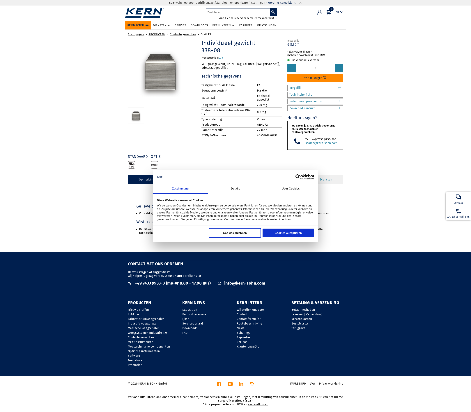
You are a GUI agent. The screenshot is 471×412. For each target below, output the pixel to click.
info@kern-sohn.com (244, 283)
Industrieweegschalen (143, 323)
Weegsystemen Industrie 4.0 (147, 332)
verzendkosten (258, 404)
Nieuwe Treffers (139, 309)
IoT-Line (133, 314)
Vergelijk (295, 88)
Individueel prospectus (305, 101)
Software (134, 355)
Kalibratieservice (194, 314)
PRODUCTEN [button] (135, 25)
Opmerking (146, 179)
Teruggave (298, 328)
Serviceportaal (192, 323)
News (240, 328)
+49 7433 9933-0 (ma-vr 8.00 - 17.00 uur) (173, 283)
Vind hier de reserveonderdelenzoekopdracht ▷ (248, 18)
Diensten (326, 179)
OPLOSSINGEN (267, 25)
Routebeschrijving (249, 323)
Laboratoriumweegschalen (146, 319)
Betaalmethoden (303, 309)
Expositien (189, 309)
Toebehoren (136, 360)
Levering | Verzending (306, 314)
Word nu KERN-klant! (282, 2)
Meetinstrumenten (140, 342)
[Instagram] (252, 385)
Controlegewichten (183, 34)
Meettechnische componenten (149, 346)
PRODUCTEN (157, 34)
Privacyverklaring (331, 383)
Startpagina (136, 34)
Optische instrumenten (144, 351)
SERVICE (180, 25)
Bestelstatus (300, 323)
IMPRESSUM (298, 383)
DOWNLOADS (199, 25)
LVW (312, 383)
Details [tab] (235, 188)
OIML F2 (206, 34)
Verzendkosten (301, 319)
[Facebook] (219, 385)
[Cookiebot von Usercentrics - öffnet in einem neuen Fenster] (298, 177)
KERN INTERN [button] (221, 25)
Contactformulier (249, 319)
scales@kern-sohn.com (321, 143)
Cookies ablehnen (235, 233)
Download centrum (302, 108)
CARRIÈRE (246, 25)
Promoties (135, 365)
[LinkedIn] (241, 385)
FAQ (184, 332)
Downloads (189, 328)
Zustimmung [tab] (180, 188)
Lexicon (242, 342)
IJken (185, 319)
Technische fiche (300, 94)
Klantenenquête (248, 346)
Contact (242, 314)
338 (221, 57)
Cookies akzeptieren (288, 233)
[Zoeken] (273, 12)
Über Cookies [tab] (291, 188)
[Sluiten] (300, 3)
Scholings (243, 332)
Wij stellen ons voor (250, 309)
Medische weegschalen (144, 328)
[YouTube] (230, 385)
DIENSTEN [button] (160, 25)
